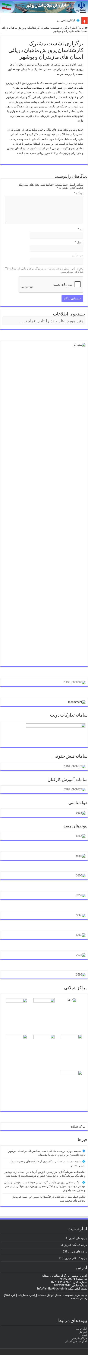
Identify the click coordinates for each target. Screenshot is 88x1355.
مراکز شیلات (77, 1126)
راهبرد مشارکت (27, 1295)
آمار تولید (81, 1328)
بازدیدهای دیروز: (77, 1251)
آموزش (83, 1331)
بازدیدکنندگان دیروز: (75, 1258)
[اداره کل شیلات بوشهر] (44, 7)
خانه (82, 27)
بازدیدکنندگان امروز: (75, 1244)
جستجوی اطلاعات (69, 314)
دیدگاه (78, 193)
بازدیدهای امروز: (77, 1238)
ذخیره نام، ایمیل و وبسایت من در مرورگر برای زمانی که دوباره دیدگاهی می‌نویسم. (46, 270)
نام (80, 229)
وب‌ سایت (77, 255)
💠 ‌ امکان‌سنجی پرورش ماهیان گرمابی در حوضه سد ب (48, 20)
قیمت (84, 1335)
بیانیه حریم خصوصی (75, 1295)
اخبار (74, 27)
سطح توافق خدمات (49, 1295)
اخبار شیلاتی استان (76, 1341)
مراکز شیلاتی (79, 1338)
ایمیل (79, 242)
